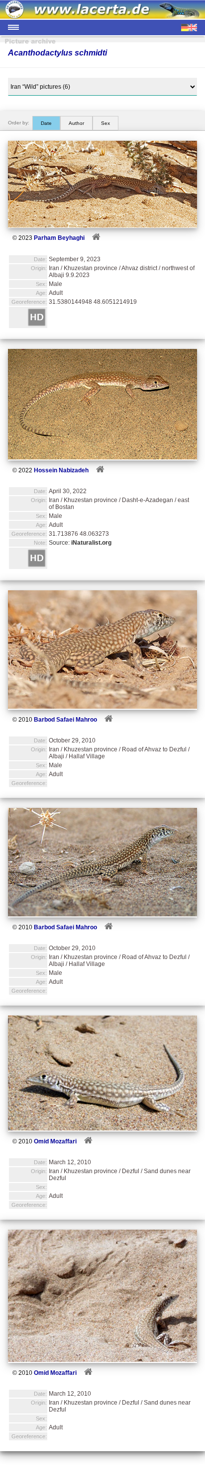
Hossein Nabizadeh (61, 470)
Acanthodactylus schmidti (57, 53)
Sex (105, 123)
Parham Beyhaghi (59, 237)
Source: (80, 542)
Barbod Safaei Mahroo (65, 719)
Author (76, 123)
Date (46, 123)
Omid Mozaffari (55, 1141)
